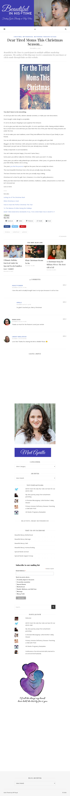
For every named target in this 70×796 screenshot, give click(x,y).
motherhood (16, 232)
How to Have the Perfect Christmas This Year (18, 205)
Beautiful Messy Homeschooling (25, 547)
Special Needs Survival (22, 552)
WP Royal (15, 792)
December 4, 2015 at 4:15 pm (19, 321)
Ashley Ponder (17, 285)
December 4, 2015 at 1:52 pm (24, 304)
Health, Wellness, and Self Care (26, 589)
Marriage (19, 591)
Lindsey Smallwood (19, 337)
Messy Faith (21, 594)
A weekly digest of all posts (25, 579)
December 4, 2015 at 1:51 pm (19, 287)
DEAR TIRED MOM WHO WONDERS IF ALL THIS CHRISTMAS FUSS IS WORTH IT (29, 212)
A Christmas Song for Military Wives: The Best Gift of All (56, 265)
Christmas (18, 36)
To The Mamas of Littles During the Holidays (18, 208)
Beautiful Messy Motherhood (35, 521)
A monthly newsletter (23, 582)
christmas (7, 232)
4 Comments (62, 236)
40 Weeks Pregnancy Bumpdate (35, 512)
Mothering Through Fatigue (45, 36)
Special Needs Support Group (24, 556)
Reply (64, 285)
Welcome (28, 618)
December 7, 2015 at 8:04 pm (19, 338)
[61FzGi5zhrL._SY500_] (35, 682)
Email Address (21, 571)
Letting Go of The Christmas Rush (14, 197)
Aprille (19, 302)
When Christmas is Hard (11, 201)
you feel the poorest (16, 166)
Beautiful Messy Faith (21, 543)
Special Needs (21, 584)
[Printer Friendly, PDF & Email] (7, 215)
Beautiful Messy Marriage (23, 539)
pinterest (24, 232)
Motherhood (28, 36)
